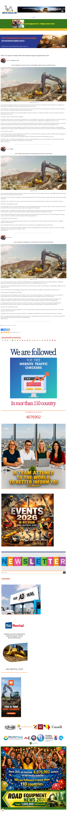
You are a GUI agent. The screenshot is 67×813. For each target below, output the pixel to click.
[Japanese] (10, 340)
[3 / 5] (5, 332)
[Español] (7, 340)
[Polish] (32, 340)
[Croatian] (50, 340)
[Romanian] (30, 340)
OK (64, 572)
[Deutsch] (17, 340)
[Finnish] (40, 340)
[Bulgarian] (42, 340)
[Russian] (25, 340)
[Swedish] (27, 340)
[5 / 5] (8, 332)
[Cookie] (2, 810)
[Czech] (47, 340)
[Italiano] (15, 340)
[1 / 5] (1, 332)
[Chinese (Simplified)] (52, 340)
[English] (5, 340)
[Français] (2, 340)
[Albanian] (55, 340)
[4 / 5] (6, 332)
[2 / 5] (3, 332)
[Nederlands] (20, 340)
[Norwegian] (35, 340)
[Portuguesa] (22, 340)
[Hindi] (37, 340)
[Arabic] (12, 340)
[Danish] (45, 340)
